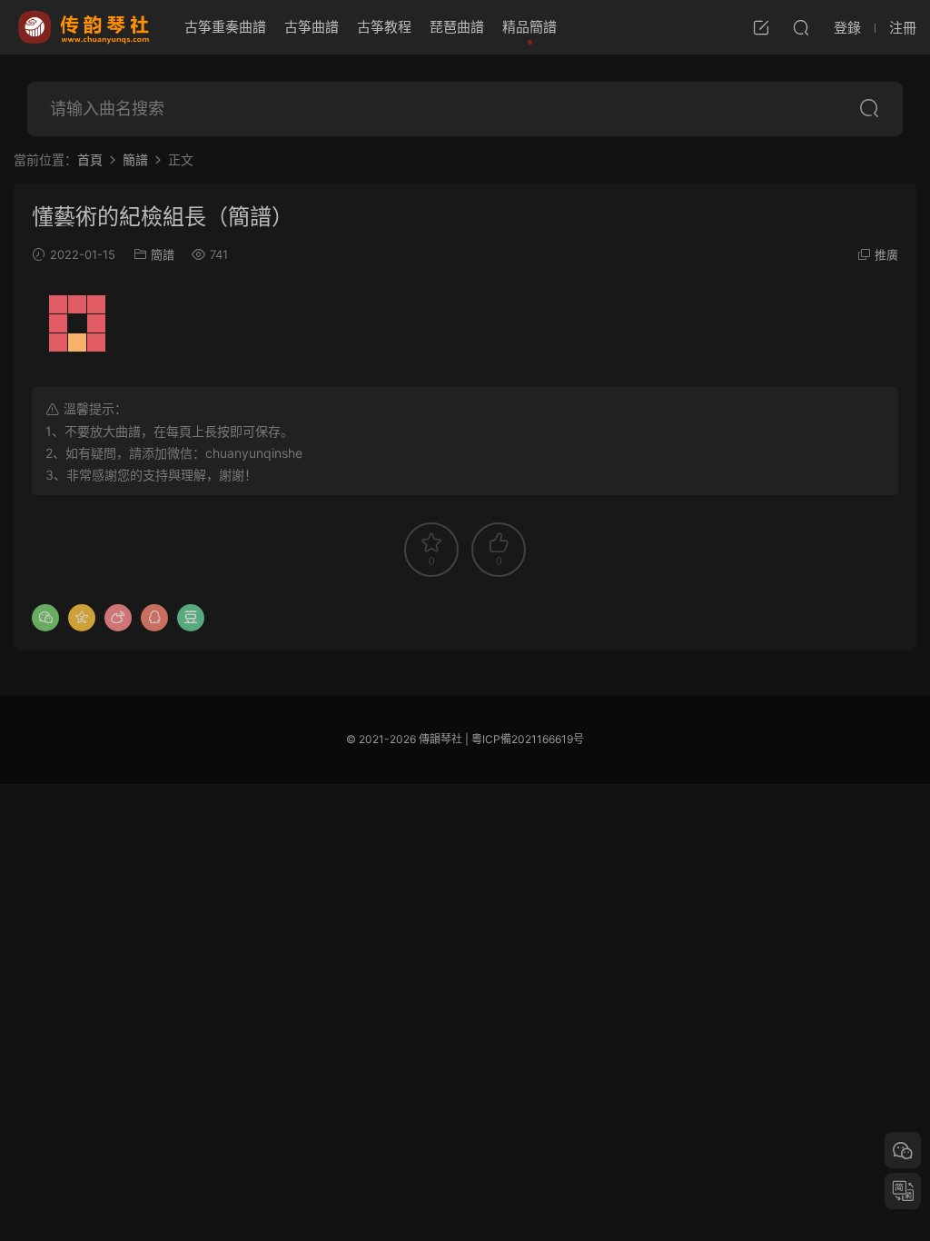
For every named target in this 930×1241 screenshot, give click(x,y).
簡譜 (162, 254)
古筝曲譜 (311, 26)
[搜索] (801, 27)
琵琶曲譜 (457, 26)
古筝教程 (384, 26)
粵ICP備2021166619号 (527, 739)
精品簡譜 (529, 26)
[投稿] (761, 27)
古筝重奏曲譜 (225, 26)
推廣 (886, 254)
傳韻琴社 (85, 27)
